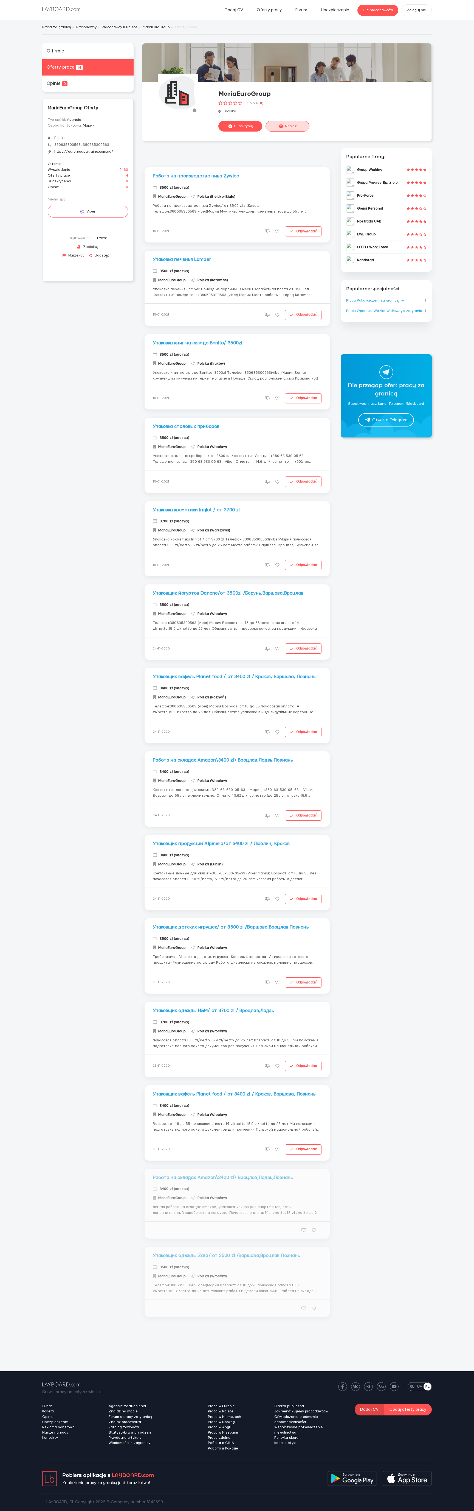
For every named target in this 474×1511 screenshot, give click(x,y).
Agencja (74, 120)
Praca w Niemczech (224, 1417)
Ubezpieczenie (335, 10)
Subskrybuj (243, 126)
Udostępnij (104, 255)
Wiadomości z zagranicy (129, 1443)
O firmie (55, 51)
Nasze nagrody (55, 1432)
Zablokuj (90, 247)
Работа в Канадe (223, 1448)
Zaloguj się (416, 10)
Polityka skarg (286, 1438)
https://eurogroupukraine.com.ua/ (83, 152)
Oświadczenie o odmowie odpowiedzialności (296, 1419)
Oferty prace (64, 67)
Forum (301, 10)
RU (412, 1387)
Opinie (56, 83)
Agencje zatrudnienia (127, 1406)
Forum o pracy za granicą (130, 1417)
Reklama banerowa (58, 1427)
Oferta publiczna (289, 1406)
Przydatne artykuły (125, 1438)
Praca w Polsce (220, 1411)
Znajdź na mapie (123, 1411)
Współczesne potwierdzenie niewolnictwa (298, 1429)
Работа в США (221, 1443)
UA (419, 1387)
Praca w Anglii (220, 1427)
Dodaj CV (234, 10)
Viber (90, 211)
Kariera (48, 1411)
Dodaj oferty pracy (408, 1409)
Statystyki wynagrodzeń (130, 1432)
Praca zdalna (219, 1438)
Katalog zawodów (124, 1427)
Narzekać (75, 255)
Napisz (291, 126)
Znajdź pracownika (125, 1422)
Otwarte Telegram (389, 420)
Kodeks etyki (285, 1443)
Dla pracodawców (378, 10)
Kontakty (50, 1438)
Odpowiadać (306, 231)
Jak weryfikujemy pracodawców (301, 1411)
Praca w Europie (221, 1406)
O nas (47, 1406)
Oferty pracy (269, 10)
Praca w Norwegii (222, 1422)
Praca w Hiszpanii (223, 1432)
